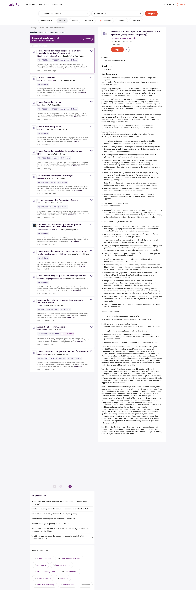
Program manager (62, 565)
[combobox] (64, 13)
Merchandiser (68, 585)
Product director (71, 571)
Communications (44, 558)
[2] (70, 486)
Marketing (64, 578)
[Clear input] (87, 13)
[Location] (115, 13)
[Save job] (91, 51)
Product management (46, 571)
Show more (82, 68)
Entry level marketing (45, 585)
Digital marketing (44, 578)
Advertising (41, 565)
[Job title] (62, 13)
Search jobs (34, 28)
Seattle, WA (44, 28)
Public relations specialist (70, 558)
